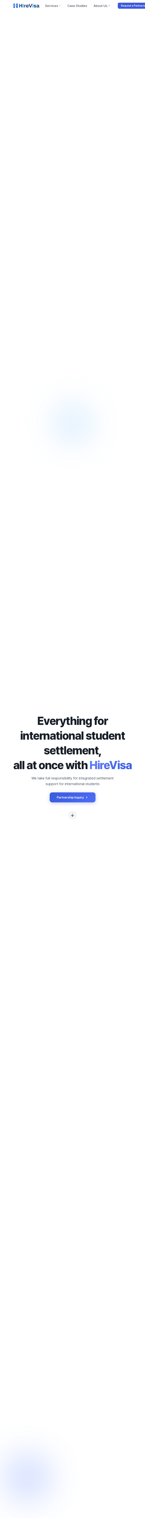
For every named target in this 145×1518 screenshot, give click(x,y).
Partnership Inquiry (70, 797)
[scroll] (72, 814)
